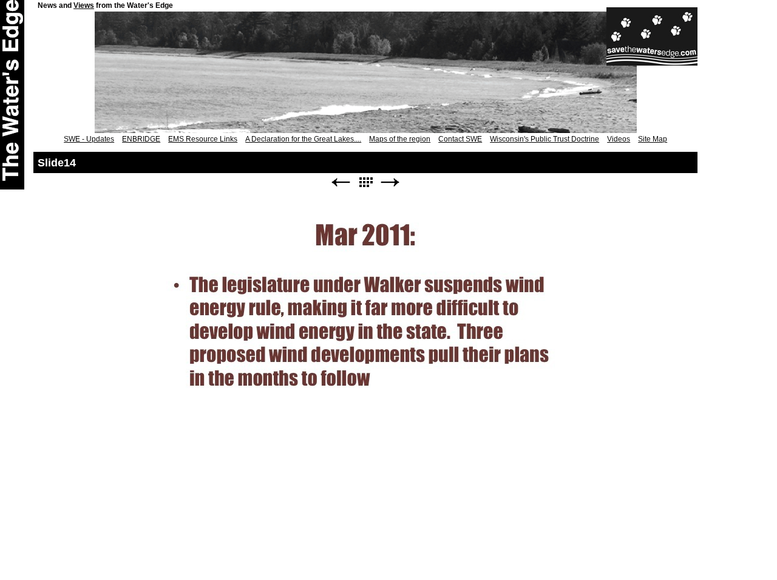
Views (83, 5)
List (365, 182)
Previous (340, 182)
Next (390, 182)
